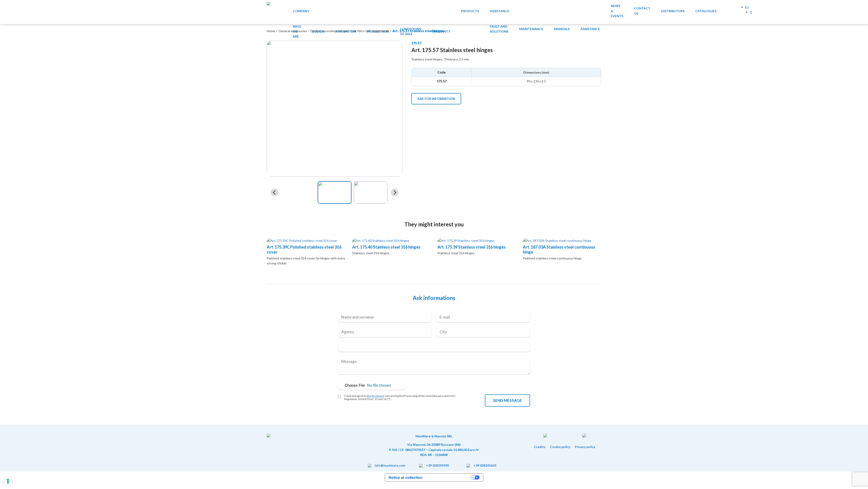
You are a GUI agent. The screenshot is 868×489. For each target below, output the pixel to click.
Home (271, 31)
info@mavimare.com (390, 465)
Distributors (672, 11)
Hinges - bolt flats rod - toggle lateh (364, 31)
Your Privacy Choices (448, 477)
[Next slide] (395, 192)
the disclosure (375, 396)
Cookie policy (560, 447)
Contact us (642, 10)
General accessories (292, 31)
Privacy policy (585, 447)
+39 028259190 (437, 465)
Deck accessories (323, 31)
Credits (539, 447)
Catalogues (705, 11)
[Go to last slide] (274, 192)
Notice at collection (405, 477)
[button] (334, 192)
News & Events (617, 11)
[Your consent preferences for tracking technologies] (8, 481)
